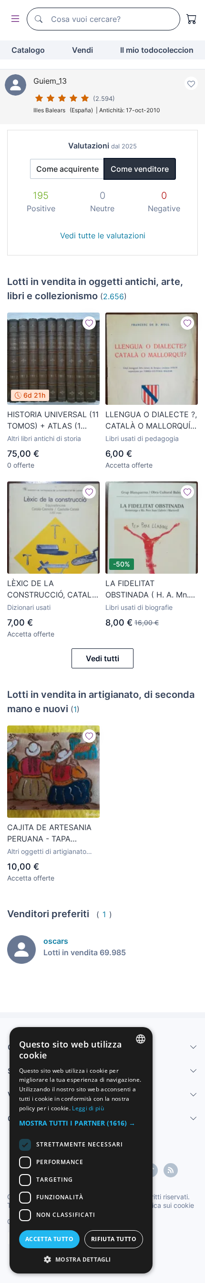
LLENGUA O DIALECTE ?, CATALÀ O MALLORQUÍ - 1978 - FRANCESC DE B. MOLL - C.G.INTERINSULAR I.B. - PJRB (151, 420)
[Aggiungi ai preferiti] (191, 83)
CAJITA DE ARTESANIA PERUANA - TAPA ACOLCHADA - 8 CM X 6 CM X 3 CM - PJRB (52, 833)
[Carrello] (191, 19)
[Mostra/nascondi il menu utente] (13, 19)
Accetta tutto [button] (49, 1239)
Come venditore (140, 169)
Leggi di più (88, 1108)
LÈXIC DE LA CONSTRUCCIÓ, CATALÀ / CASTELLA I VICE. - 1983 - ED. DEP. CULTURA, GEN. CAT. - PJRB (52, 589)
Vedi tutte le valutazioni (102, 235)
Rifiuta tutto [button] (113, 1239)
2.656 (113, 296)
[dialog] (81, 1150)
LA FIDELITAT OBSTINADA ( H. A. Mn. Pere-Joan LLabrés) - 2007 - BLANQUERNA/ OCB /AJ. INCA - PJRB (147, 589)
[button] (81, 1123)
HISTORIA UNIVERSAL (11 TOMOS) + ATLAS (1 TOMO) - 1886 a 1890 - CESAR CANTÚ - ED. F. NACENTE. (53, 420)
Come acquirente (67, 169)
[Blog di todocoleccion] (171, 1170)
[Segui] (89, 323)
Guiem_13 (50, 81)
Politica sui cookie (166, 1205)
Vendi (82, 50)
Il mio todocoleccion (157, 50)
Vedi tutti (102, 658)
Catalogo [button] (28, 50)
